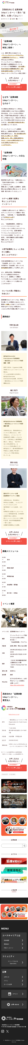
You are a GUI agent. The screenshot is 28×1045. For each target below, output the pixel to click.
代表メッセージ (8, 948)
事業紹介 (6, 944)
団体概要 (6, 940)
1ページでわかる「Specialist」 (13, 962)
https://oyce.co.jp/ (14, 714)
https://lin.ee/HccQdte (17, 685)
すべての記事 (8, 984)
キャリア (5, 774)
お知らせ (6, 977)
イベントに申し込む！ (14, 86)
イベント (20, 18)
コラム (6, 980)
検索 (24, 845)
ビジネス (12, 774)
